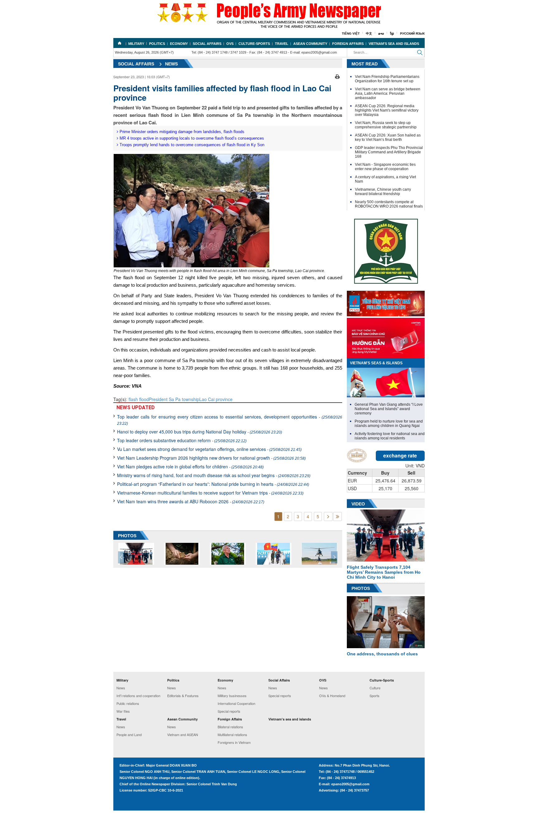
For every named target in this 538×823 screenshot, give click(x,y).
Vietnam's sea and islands (394, 43)
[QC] (386, 302)
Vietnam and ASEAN (182, 734)
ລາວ (381, 33)
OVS (230, 43)
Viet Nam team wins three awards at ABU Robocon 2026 (190, 501)
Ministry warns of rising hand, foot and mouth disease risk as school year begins (213, 475)
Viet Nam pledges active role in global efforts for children (190, 466)
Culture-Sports (254, 43)
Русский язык (412, 33)
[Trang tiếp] (328, 516)
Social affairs (136, 63)
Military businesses (232, 695)
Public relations (127, 703)
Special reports (229, 711)
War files (123, 711)
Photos (361, 588)
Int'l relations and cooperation (138, 695)
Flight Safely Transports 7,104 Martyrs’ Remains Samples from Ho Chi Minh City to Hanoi (384, 572)
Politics (157, 43)
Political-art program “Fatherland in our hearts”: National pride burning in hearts (213, 484)
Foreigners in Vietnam (234, 742)
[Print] (337, 76)
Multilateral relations (232, 734)
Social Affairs (207, 43)
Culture (375, 687)
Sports (375, 695)
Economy (179, 43)
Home (119, 43)
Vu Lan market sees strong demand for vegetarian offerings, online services (209, 449)
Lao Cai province (216, 399)
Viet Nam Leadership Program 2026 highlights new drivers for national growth (211, 458)
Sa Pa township (184, 399)
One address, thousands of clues (382, 653)
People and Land (129, 734)
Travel (281, 43)
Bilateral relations (230, 726)
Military (136, 43)
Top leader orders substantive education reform (182, 440)
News (171, 63)
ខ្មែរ (392, 33)
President (159, 399)
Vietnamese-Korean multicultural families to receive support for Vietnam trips (210, 493)
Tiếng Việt (351, 33)
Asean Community (310, 43)
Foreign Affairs (348, 43)
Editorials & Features (183, 695)
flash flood (139, 399)
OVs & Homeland (332, 695)
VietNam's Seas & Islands (376, 363)
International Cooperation (236, 703)
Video (358, 503)
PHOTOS (127, 535)
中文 (369, 33)
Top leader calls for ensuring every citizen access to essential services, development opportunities (229, 420)
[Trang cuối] (337, 516)
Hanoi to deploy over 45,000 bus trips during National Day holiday (199, 431)
